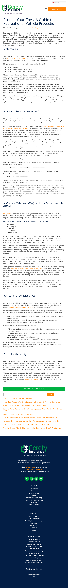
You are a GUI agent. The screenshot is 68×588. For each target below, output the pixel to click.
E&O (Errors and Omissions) (34, 562)
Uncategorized (37, 28)
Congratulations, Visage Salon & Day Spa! (18, 414)
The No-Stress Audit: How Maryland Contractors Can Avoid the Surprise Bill (30, 418)
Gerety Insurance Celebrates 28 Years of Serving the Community (26, 405)
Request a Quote (34, 574)
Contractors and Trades (34, 546)
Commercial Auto (34, 539)
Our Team (34, 491)
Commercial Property (34, 544)
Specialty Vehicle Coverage (34, 521)
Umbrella (34, 528)
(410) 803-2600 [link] (30, 467)
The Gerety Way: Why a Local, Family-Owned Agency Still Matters (26, 425)
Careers (34, 507)
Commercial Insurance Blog (34, 500)
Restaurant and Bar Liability (34, 551)
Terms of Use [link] (39, 469)
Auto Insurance (34, 516)
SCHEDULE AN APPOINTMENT (34, 389)
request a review (21, 102)
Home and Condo (34, 518)
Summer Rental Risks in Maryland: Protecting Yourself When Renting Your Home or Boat (33, 410)
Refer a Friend (34, 504)
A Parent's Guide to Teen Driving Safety (17, 398)
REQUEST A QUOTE (57, 9)
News (34, 495)
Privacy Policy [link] (29, 469)
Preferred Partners (34, 493)
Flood (34, 530)
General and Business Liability (34, 555)
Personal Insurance (25, 28)
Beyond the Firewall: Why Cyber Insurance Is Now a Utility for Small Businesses (31, 402)
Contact (34, 572)
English (56, 2)
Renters (34, 523)
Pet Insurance (34, 525)
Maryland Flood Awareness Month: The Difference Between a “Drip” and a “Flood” (32, 421)
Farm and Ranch (34, 548)
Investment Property (34, 558)
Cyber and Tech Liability (34, 560)
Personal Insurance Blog (34, 498)
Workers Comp (34, 553)
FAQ (34, 576)
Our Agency (34, 488)
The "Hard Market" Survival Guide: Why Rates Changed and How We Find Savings (32, 428)
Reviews (34, 502)
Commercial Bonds (34, 542)
